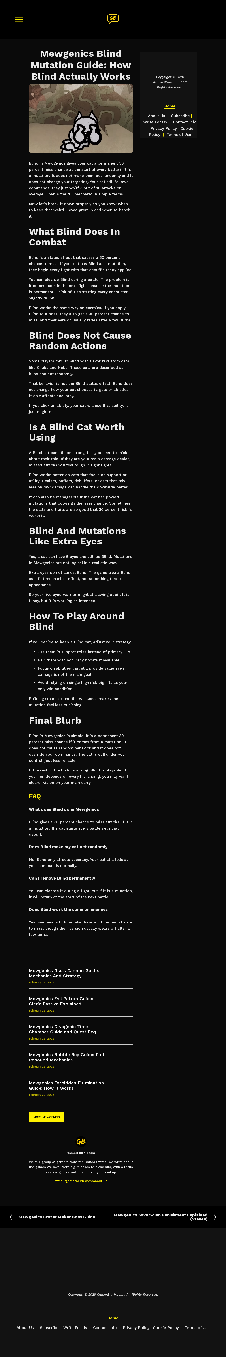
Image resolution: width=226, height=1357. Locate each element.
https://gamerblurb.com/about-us (80, 1181)
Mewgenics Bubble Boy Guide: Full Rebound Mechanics (66, 1057)
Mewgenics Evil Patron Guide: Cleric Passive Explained (61, 1001)
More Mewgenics (47, 1117)
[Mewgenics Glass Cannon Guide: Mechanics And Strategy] (73, 966)
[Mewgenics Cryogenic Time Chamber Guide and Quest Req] (74, 1022)
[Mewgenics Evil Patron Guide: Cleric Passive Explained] (71, 994)
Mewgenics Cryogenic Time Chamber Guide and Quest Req (62, 1029)
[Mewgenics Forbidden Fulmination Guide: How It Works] (71, 1078)
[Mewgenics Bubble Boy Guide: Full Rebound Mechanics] (71, 1050)
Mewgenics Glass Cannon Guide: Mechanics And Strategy (64, 973)
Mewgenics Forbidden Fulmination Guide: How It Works (66, 1085)
